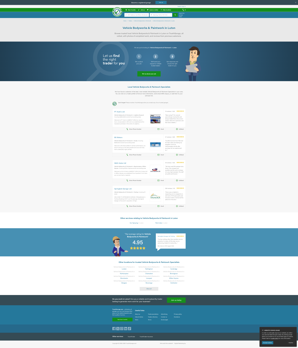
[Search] (175, 15)
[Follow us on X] (118, 328)
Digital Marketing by (180, 343)
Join (161, 2)
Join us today (176, 300)
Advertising (164, 314)
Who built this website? (166, 343)
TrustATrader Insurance (146, 336)
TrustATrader (131, 336)
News (136, 320)
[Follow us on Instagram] (121, 328)
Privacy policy (178, 314)
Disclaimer (177, 317)
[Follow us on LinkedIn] (125, 328)
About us (137, 314)
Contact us (164, 317)
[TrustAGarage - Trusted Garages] (117, 9)
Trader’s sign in (181, 6)
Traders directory (153, 317)
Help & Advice (139, 317)
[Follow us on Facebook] (114, 328)
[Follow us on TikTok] (129, 328)
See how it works (122, 319)
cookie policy (274, 338)
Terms (149, 320)
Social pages (164, 320)
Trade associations (153, 314)
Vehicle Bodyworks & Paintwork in (124, 268)
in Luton (136, 223)
